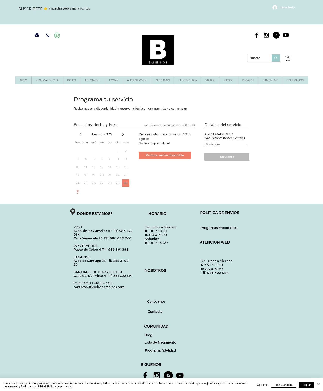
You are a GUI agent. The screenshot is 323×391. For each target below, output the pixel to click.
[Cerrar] (318, 384)
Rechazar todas (283, 385)
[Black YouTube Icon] (285, 35)
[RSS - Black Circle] (276, 35)
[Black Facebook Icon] (256, 35)
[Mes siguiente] (123, 134)
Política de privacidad (60, 386)
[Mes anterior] (80, 134)
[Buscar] (276, 58)
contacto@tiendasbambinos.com (98, 287)
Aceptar (306, 385)
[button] (288, 58)
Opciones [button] (262, 385)
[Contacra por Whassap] (57, 35)
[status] (169, 125)
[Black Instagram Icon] (266, 35)
